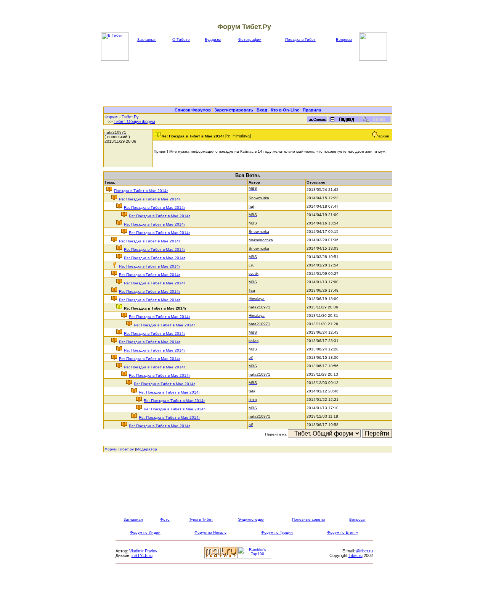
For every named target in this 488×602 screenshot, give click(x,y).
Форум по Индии (145, 532)
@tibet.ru (364, 551)
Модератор (146, 449)
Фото (165, 519)
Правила (312, 110)
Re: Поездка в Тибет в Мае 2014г (149, 199)
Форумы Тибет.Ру (121, 117)
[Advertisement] (248, 83)
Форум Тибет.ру (119, 449)
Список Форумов (193, 110)
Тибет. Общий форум (134, 121)
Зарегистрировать (233, 110)
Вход (262, 110)
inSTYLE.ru (142, 555)
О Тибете (181, 39)
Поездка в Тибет (300, 39)
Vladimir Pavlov (143, 551)
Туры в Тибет (201, 519)
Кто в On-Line (285, 110)
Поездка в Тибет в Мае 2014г (141, 191)
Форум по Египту (342, 532)
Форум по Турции (277, 532)
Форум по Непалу (210, 532)
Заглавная (146, 39)
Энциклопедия (251, 519)
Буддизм (213, 39)
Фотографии (250, 39)
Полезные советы (308, 519)
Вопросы (344, 39)
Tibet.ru (355, 555)
